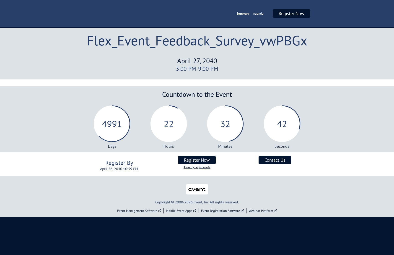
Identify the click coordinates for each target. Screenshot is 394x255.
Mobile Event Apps (179, 211)
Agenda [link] (258, 13)
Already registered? (197, 167)
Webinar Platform (261, 211)
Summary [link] (243, 13)
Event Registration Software (220, 211)
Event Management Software (137, 211)
